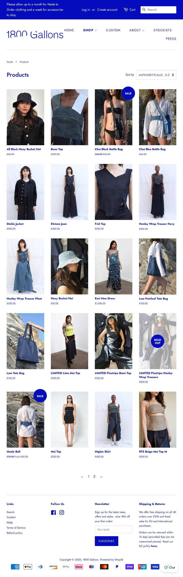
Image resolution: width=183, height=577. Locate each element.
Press (171, 38)
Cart (132, 9)
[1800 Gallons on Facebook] (53, 513)
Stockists (163, 30)
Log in (86, 9)
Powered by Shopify (111, 559)
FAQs (10, 522)
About (135, 30)
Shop (89, 30)
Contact (11, 517)
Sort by (130, 75)
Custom (113, 30)
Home (69, 30)
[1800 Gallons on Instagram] (61, 513)
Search (11, 512)
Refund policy (14, 533)
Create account (107, 9)
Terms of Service (16, 527)
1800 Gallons (90, 559)
